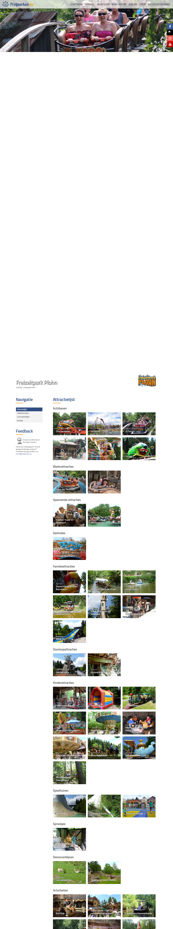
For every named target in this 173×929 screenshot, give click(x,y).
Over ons (133, 4)
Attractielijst (22, 409)
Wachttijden (103, 4)
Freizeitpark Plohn (29, 387)
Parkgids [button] (89, 4)
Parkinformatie (23, 413)
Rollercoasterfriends (159, 4)
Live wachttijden (23, 416)
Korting (122, 4)
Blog (114, 4)
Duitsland (19, 387)
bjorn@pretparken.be (24, 454)
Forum (143, 4)
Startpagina (77, 4)
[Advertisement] (29, 494)
